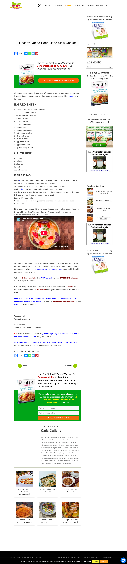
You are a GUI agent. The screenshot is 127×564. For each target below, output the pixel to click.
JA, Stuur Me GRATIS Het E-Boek (58, 418)
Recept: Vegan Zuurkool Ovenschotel (24, 491)
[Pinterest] (36, 53)
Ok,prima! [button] (95, 561)
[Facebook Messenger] (26, 53)
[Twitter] (33, 53)
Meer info (103, 561)
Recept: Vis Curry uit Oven (103, 201)
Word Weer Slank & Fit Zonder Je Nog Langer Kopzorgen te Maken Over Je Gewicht (45, 342)
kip (20, 180)
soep (71, 96)
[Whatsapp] (29, 53)
